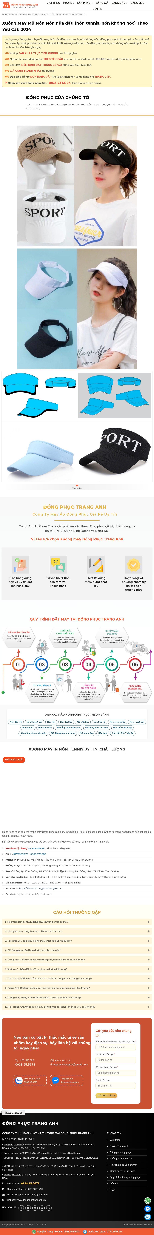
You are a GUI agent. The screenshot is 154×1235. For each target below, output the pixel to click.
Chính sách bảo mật (132, 1224)
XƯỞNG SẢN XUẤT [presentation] (14, 760)
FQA (112, 1189)
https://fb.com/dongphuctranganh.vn (40, 888)
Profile (68, 3)
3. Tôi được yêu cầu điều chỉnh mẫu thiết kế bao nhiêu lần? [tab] (38, 941)
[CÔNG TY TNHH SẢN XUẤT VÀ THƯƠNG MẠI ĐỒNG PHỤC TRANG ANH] (20, 5)
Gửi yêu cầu (105, 1095)
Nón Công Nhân (34, 722)
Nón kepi (102, 733)
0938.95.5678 (36, 848)
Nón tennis (28, 727)
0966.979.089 (38, 854)
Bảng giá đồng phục (120, 1152)
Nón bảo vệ (99, 722)
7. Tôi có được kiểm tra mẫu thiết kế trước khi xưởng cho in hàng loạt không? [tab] (48, 978)
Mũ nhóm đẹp (87, 733)
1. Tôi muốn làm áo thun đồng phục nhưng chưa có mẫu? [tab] (37, 922)
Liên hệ (97, 9)
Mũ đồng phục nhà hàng (63, 733)
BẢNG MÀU (118, 3)
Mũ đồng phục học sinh (96, 727)
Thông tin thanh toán (121, 1158)
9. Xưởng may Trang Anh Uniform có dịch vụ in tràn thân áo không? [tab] (43, 997)
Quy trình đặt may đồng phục (125, 1177)
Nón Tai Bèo (66, 722)
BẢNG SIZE (137, 3)
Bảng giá (102, 3)
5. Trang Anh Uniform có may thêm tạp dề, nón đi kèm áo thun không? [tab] (45, 959)
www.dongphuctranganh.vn (31, 1200)
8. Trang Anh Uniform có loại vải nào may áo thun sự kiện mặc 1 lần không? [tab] (47, 988)
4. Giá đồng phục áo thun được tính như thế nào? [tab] (33, 950)
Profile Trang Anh (119, 1146)
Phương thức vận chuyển (123, 1165)
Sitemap (148, 1224)
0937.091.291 (35, 1189)
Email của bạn (102, 1080)
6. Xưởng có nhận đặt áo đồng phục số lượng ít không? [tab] (36, 969)
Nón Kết (51, 722)
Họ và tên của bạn (105, 1054)
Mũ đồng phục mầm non (68, 727)
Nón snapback (137, 722)
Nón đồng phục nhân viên (33, 733)
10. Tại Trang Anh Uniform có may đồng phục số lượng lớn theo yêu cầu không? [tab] (50, 1006)
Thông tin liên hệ (13, 1112)
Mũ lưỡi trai (83, 722)
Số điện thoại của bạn (106, 1067)
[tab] (14, 760)
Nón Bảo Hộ (16, 722)
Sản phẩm (84, 3)
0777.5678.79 (20, 854)
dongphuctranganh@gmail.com (69, 1064)
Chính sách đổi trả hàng (122, 1171)
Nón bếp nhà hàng (122, 727)
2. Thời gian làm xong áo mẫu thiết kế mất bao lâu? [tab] (34, 931)
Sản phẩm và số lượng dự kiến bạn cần (115, 1041)
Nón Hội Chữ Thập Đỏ (123, 733)
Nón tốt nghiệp (117, 722)
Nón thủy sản (45, 727)
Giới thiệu (53, 3)
